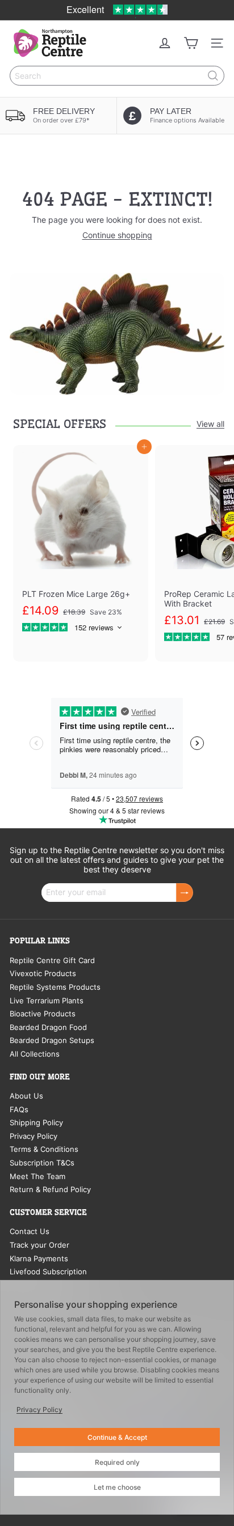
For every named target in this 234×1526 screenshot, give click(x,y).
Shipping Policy (36, 1122)
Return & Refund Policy (50, 1189)
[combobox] (117, 76)
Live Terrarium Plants (46, 1000)
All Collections (35, 1053)
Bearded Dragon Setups (52, 1040)
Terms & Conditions (44, 1149)
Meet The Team (37, 1176)
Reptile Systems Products (55, 986)
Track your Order (39, 1244)
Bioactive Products (43, 1013)
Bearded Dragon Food (48, 1027)
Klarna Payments (39, 1258)
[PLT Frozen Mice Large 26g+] (80, 544)
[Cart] (191, 43)
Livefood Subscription (48, 1271)
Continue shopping (117, 235)
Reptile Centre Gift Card (52, 960)
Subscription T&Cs (42, 1162)
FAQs (19, 1109)
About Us (26, 1095)
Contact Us (29, 1231)
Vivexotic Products (43, 973)
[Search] (213, 76)
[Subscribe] (184, 892)
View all (210, 424)
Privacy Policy (33, 1136)
